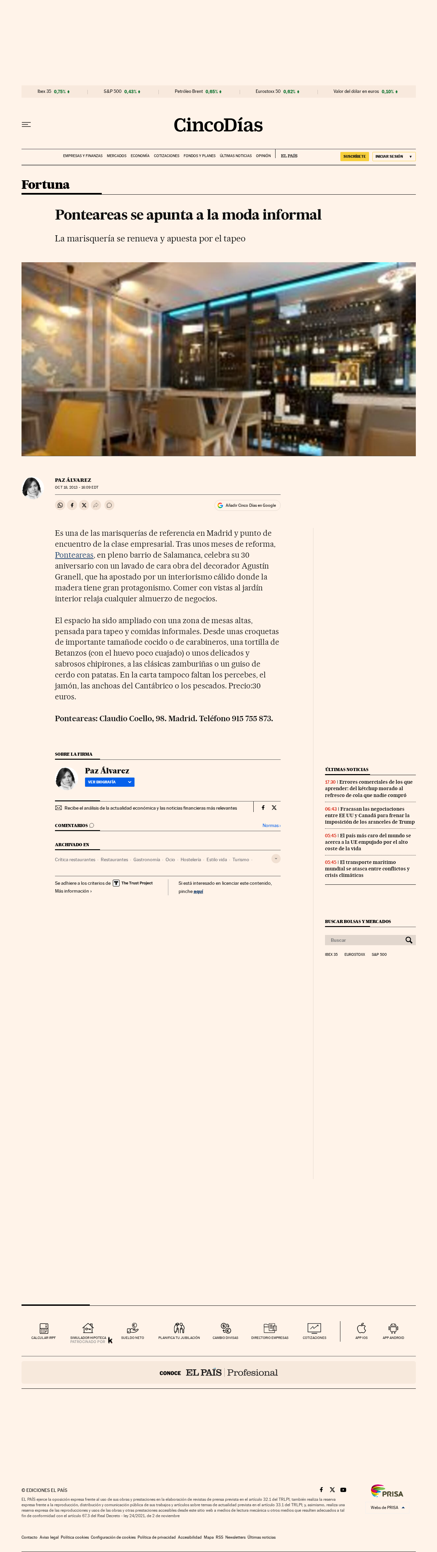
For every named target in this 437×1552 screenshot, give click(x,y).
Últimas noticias (236, 156)
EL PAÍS (286, 153)
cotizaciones (314, 1338)
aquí (198, 891)
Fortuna (46, 185)
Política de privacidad (157, 1537)
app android (393, 1338)
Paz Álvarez (73, 480)
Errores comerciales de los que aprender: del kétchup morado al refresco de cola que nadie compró (369, 788)
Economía (140, 156)
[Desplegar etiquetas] (276, 858)
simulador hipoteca (88, 1338)
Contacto (30, 1537)
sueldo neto (132, 1338)
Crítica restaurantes (75, 859)
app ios (361, 1338)
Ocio (170, 859)
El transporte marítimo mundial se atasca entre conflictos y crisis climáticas (367, 868)
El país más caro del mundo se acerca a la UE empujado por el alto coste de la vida (368, 842)
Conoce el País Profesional (219, 1372)
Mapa (209, 1537)
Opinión (263, 156)
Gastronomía (146, 859)
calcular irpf (43, 1338)
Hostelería (191, 859)
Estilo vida (217, 859)
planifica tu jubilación (179, 1338)
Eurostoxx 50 (268, 91)
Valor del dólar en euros (356, 91)
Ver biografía (102, 782)
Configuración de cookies (113, 1537)
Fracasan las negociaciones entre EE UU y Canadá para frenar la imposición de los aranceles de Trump (370, 815)
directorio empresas (269, 1338)
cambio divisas (225, 1338)
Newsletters (235, 1537)
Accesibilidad (190, 1537)
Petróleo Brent (189, 91)
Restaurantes (114, 859)
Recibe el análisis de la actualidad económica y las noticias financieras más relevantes (151, 808)
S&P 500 (113, 91)
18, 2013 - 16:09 (76, 487)
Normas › (272, 825)
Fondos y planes (199, 156)
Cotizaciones (166, 156)
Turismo (240, 859)
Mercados (116, 156)
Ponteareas (74, 555)
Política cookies (75, 1537)
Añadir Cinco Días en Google (251, 505)
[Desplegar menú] (26, 124)
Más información (72, 891)
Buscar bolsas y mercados (358, 921)
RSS (219, 1537)
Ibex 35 (44, 91)
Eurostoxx (354, 955)
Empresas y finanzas (82, 156)
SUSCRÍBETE (354, 156)
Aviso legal (49, 1537)
